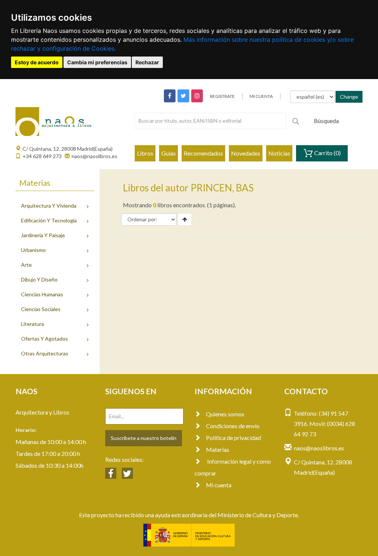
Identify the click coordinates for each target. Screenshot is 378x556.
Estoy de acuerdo (37, 62)
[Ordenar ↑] (185, 219)
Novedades (245, 153)
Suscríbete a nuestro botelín (143, 438)
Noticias (279, 153)
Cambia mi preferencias (97, 62)
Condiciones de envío (233, 425)
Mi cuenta (218, 484)
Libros (145, 153)
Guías (168, 153)
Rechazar (147, 62)
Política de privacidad (233, 437)
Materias (217, 449)
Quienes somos (225, 413)
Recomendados (203, 153)
